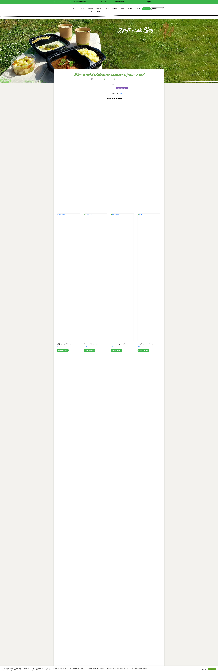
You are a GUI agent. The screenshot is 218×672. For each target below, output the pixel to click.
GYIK (139, 9)
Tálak (107, 9)
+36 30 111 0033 (80, 2)
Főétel (120, 93)
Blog (122, 9)
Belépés (146, 9)
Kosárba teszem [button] (63, 350)
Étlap (82, 9)
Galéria (129, 9)
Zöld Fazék (58, 9)
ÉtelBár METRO (90, 10)
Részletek (204, 669)
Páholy (114, 9)
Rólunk (74, 9)
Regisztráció (157, 9)
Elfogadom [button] (212, 669)
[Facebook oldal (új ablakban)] (149, 2)
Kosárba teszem (122, 88)
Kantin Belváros (99, 10)
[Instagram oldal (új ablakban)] (148, 2)
